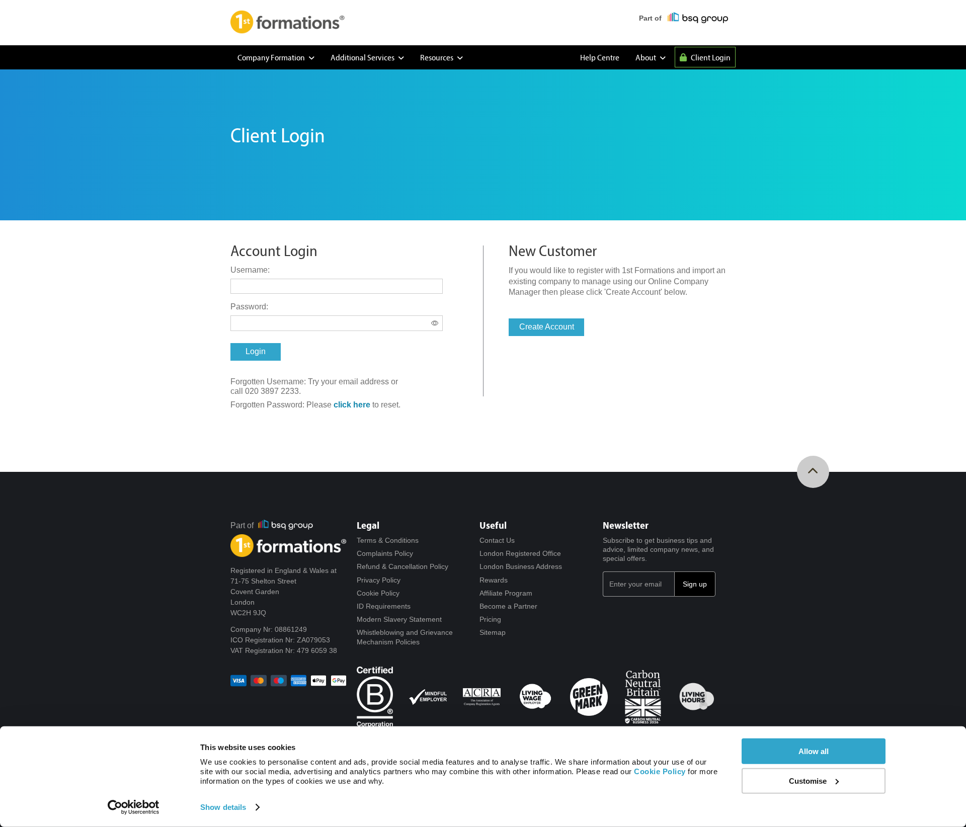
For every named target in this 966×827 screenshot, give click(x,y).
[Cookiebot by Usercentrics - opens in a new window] (134, 807)
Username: (250, 270)
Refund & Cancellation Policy (402, 566)
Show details (223, 807)
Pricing (490, 619)
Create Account (546, 326)
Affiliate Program (505, 593)
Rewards (493, 580)
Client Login (710, 57)
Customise (808, 781)
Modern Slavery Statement (399, 619)
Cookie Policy (378, 593)
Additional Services (363, 57)
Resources (437, 57)
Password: (249, 306)
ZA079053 (313, 640)
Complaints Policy (385, 553)
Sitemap (492, 632)
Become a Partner (508, 606)
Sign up (695, 584)
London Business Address (520, 566)
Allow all (813, 751)
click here (352, 404)
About (646, 57)
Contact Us (497, 540)
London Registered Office (520, 553)
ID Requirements (384, 606)
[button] (255, 352)
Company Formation (271, 57)
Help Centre (599, 57)
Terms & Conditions (388, 540)
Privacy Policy (378, 580)
